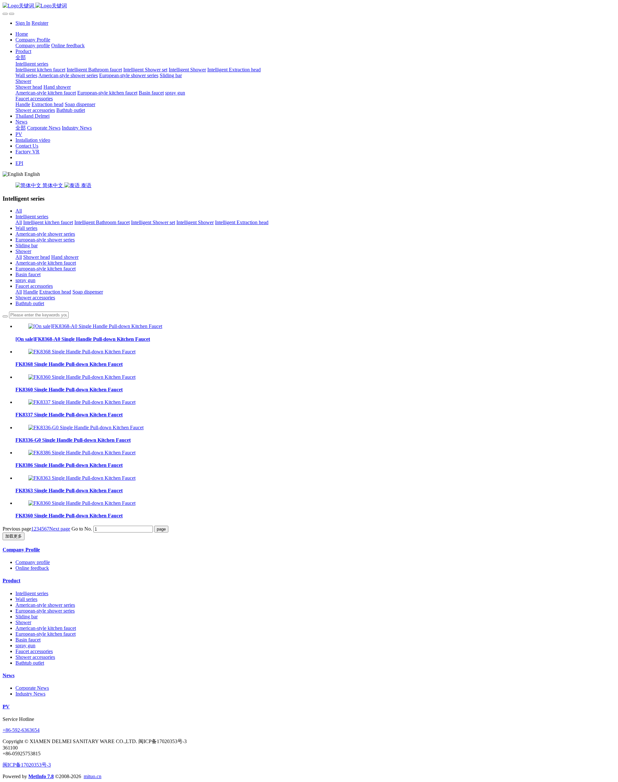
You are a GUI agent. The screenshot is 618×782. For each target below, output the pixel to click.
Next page (59, 529)
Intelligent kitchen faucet (48, 222)
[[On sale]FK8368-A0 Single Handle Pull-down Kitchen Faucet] (95, 326)
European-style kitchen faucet (45, 268)
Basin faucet (28, 274)
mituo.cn (92, 776)
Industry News (30, 693)
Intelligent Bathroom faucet (102, 222)
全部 (20, 57)
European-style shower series (45, 239)
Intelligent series (31, 216)
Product (11, 580)
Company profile (32, 562)
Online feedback (32, 568)
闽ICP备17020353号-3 (27, 765)
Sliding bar (26, 245)
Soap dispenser (87, 292)
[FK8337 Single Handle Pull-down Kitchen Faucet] (82, 402)
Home (21, 34)
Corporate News (32, 688)
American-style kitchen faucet (45, 263)
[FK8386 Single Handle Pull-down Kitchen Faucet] (82, 452)
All (18, 211)
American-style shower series (45, 234)
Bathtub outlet (29, 303)
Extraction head (55, 292)
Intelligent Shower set (153, 222)
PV (6, 706)
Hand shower (65, 257)
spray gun (25, 280)
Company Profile (21, 549)
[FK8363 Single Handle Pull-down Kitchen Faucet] (82, 478)
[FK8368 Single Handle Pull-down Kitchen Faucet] (82, 351)
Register (40, 23)
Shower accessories (35, 297)
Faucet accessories (34, 286)
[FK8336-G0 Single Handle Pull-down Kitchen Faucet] (86, 427)
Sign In (22, 23)
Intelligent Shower (195, 222)
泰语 (85, 185)
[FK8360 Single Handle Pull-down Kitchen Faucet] (82, 377)
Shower (23, 251)
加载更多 (13, 536)
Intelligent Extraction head (241, 222)
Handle (30, 292)
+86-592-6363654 (21, 730)
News (8, 675)
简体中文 (52, 185)
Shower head (36, 257)
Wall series (26, 228)
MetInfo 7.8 (41, 776)
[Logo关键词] (309, 6)
